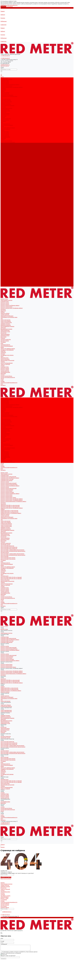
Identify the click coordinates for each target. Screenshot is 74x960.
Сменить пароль (5, 907)
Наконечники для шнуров (7, 261)
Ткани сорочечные (5, 99)
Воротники (3, 116)
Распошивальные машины (7, 105)
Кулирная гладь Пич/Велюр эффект (10, 157)
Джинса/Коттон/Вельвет (7, 95)
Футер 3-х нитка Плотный (7, 172)
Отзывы (2, 146)
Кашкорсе (3, 89)
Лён (2, 97)
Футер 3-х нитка (5, 83)
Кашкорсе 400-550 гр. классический (10, 186)
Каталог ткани (4, 152)
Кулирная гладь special (6, 160)
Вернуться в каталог (6, 878)
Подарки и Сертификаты (7, 248)
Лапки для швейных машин (8, 127)
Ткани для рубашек (6, 100)
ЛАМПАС (3, 249)
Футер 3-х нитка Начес (6, 86)
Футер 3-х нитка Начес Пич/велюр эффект (12, 87)
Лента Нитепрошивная (7, 125)
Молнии (3, 252)
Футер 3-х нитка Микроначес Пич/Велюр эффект (13, 181)
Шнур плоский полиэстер (7, 225)
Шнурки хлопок (5, 120)
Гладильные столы (5, 110)
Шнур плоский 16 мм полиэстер (9, 228)
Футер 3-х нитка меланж (7, 169)
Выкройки (3, 138)
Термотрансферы (5, 113)
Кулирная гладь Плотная (7, 159)
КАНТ (2, 254)
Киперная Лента (5, 114)
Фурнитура (3, 112)
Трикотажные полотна (6, 79)
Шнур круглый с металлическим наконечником (13, 231)
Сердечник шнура (5, 224)
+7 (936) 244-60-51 (5, 822)
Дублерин (3, 250)
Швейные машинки (6, 104)
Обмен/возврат (5, 897)
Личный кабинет (5, 903)
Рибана (3, 91)
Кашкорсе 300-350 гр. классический (10, 185)
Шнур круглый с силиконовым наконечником (12, 229)
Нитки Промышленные (7, 263)
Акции (2, 279)
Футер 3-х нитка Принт (7, 171)
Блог (2, 284)
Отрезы (2, 130)
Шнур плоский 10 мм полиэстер (9, 227)
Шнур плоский (4, 236)
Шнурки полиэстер (6, 118)
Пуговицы (3, 121)
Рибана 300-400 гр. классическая (9, 191)
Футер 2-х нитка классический (8, 163)
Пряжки (3, 262)
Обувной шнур (4, 256)
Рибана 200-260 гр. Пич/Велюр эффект (11, 193)
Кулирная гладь (5, 80)
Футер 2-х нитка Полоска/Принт (9, 164)
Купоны (3, 139)
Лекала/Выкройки (5, 137)
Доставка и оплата (5, 895)
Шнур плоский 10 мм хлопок (8, 239)
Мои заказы (4, 906)
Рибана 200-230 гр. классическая (9, 190)
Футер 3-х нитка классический (8, 168)
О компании (4, 899)
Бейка (2, 126)
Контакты (3, 286)
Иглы (2, 122)
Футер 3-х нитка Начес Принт (8, 177)
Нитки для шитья (5, 259)
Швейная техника (5, 103)
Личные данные (5, 905)
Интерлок (3, 88)
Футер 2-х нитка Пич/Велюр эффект (10, 165)
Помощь (3, 894)
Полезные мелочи (5, 123)
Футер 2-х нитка (5, 82)
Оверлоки (3, 106)
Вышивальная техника (6, 108)
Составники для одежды (7, 253)
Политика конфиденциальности (9, 147)
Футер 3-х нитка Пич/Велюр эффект (10, 84)
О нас (2, 280)
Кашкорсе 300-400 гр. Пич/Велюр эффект (12, 188)
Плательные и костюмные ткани (9, 96)
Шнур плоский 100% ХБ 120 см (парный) (11, 258)
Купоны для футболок (6, 140)
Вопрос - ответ (4, 898)
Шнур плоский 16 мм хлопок (8, 237)
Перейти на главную (6, 877)
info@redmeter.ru (5, 64)
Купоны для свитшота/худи (8, 142)
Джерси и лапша (5, 92)
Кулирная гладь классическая (8, 156)
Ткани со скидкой (5, 129)
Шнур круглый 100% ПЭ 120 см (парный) (11, 257)
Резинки (3, 117)
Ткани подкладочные (6, 101)
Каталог (3, 882)
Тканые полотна (5, 93)
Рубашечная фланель (6, 203)
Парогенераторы (5, 109)
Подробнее (10, 6)
